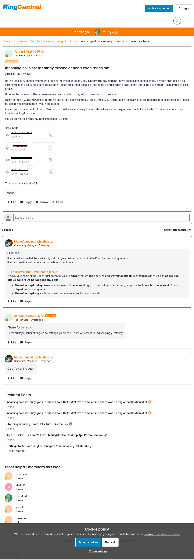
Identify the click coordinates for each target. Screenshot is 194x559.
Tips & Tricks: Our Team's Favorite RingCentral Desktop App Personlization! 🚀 (56, 435)
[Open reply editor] (97, 218)
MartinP (20, 485)
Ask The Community (42, 41)
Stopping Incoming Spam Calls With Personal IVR (37, 424)
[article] (97, 271)
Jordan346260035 (27, 51)
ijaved (19, 507)
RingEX (62, 41)
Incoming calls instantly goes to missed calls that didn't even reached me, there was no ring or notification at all (76, 402)
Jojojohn (21, 518)
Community (20, 41)
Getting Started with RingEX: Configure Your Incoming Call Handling (48, 446)
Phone (73, 41)
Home (6, 41)
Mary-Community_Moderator (33, 241)
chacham (21, 474)
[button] (4, 21)
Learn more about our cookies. (162, 534)
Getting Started (15, 450)
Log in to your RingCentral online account (34, 271)
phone (10, 192)
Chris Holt (21, 496)
